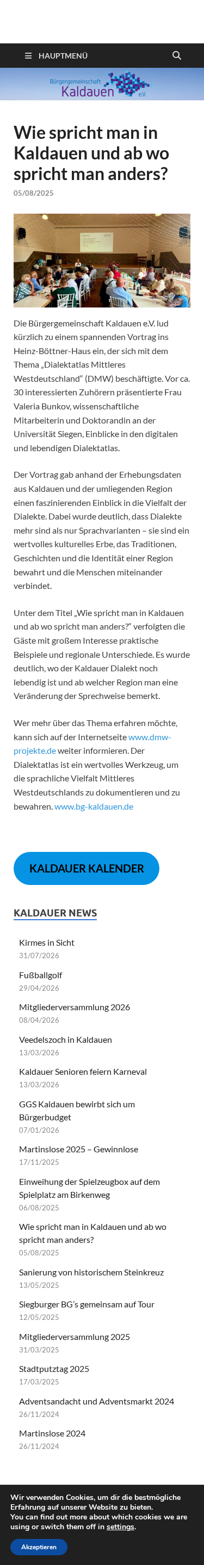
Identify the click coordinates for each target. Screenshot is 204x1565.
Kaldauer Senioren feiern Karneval (83, 1071)
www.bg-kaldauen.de (93, 806)
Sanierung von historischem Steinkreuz (91, 1272)
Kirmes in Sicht (47, 942)
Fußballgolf (40, 975)
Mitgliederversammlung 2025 (74, 1336)
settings (120, 1527)
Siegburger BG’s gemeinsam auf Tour (86, 1304)
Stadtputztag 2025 (54, 1368)
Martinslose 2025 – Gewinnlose (78, 1149)
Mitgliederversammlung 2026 (74, 1007)
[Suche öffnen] (177, 55)
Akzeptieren (39, 1547)
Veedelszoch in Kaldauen (65, 1039)
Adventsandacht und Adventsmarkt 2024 (96, 1401)
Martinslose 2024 (52, 1433)
